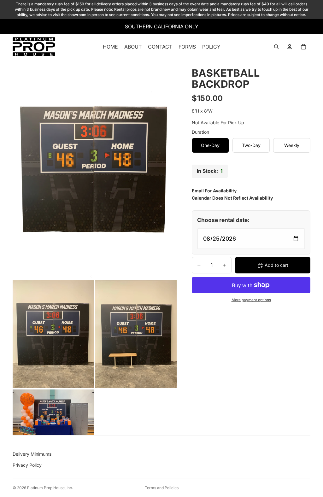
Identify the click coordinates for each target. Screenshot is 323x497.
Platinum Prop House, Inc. (50, 487)
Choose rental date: (223, 220)
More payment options (251, 300)
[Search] (276, 47)
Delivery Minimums (32, 454)
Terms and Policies (162, 487)
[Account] (290, 47)
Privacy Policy (27, 465)
